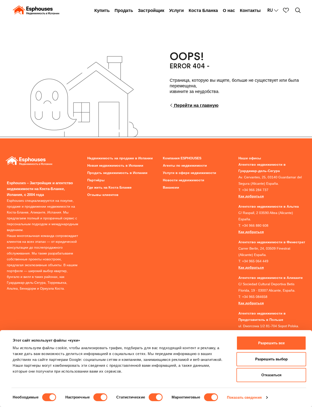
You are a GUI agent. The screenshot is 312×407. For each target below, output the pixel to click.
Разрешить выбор (271, 359)
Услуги (176, 10)
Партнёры (96, 180)
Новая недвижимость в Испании (115, 165)
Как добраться (251, 196)
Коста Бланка (203, 10)
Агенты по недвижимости (185, 165)
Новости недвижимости (183, 180)
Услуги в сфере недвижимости (189, 173)
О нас (229, 10)
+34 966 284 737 (255, 190)
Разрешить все (271, 343)
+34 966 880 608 (255, 225)
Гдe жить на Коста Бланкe (109, 187)
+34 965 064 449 (255, 261)
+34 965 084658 (254, 297)
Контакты (250, 10)
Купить (102, 10)
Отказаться (271, 375)
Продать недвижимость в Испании (117, 173)
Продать (124, 10)
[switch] (100, 397)
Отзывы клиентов (102, 195)
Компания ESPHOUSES (182, 158)
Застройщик (151, 10)
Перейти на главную (195, 105)
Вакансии (171, 187)
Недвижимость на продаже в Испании (120, 158)
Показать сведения (244, 397)
